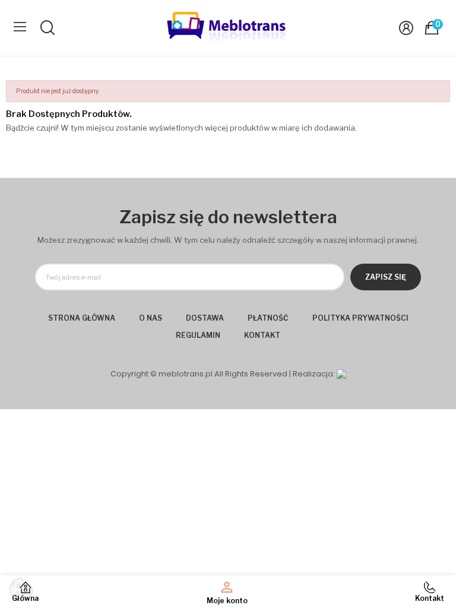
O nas (150, 318)
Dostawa (205, 318)
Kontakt (262, 335)
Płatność (268, 318)
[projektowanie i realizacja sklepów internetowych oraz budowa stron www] (341, 373)
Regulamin (198, 335)
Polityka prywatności (360, 318)
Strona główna (81, 318)
